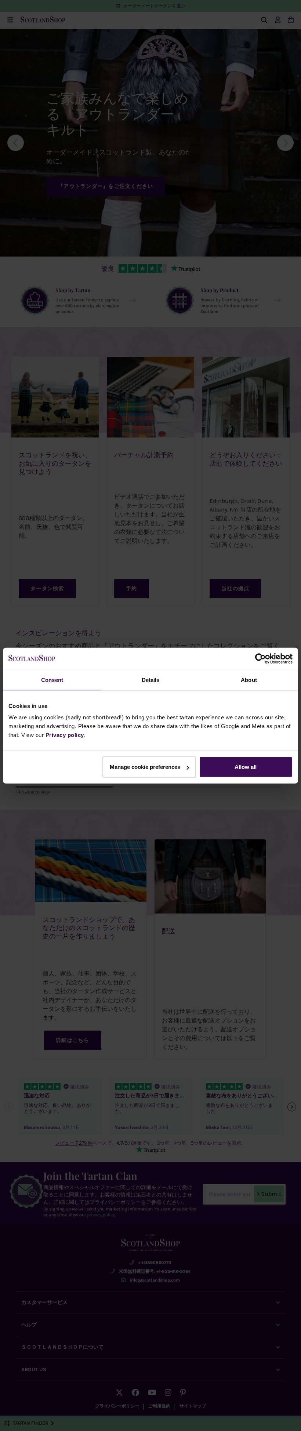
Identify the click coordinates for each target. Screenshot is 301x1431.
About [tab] (249, 679)
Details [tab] (151, 679)
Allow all (246, 767)
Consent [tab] (52, 679)
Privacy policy (65, 735)
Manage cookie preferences (145, 767)
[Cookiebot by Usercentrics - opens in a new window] (260, 658)
